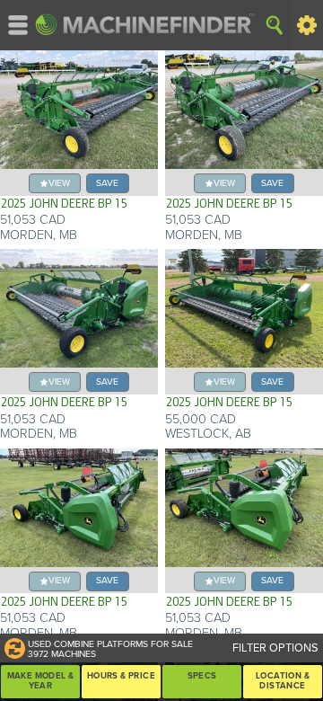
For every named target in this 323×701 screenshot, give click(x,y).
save (107, 183)
